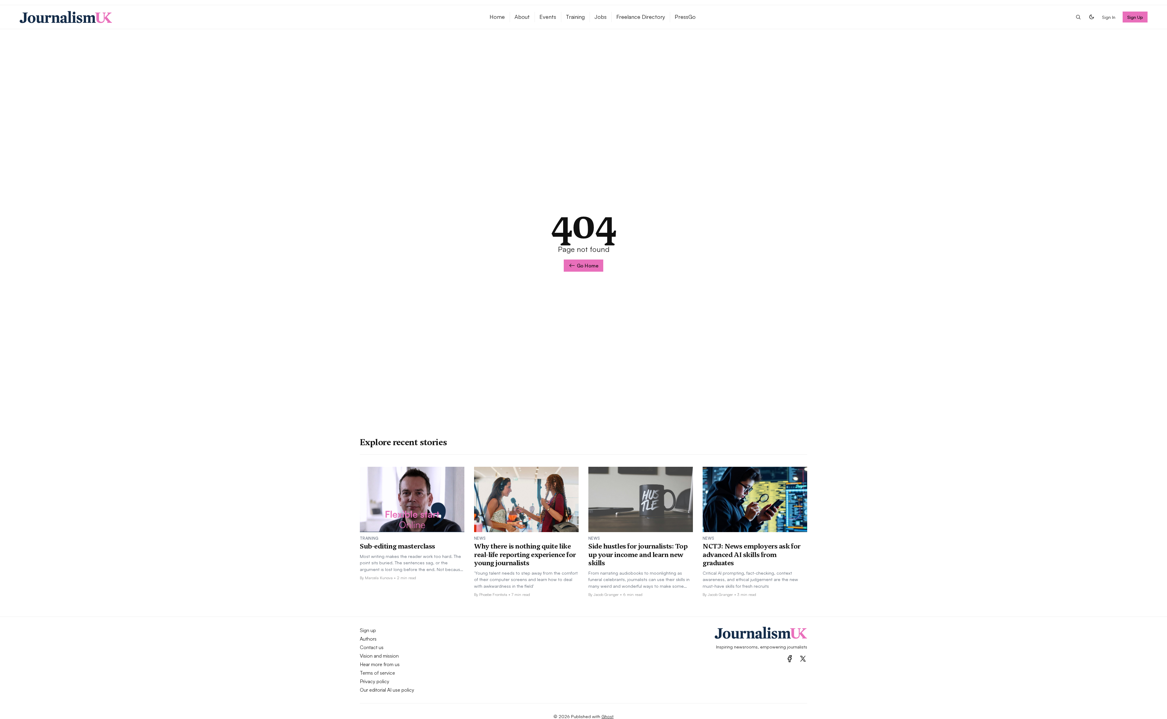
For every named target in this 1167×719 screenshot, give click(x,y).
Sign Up (1135, 17)
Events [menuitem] (547, 16)
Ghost (607, 716)
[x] (803, 658)
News (480, 538)
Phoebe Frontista (493, 594)
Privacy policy (374, 681)
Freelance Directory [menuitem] (640, 16)
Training (369, 538)
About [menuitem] (522, 16)
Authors (368, 639)
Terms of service (377, 673)
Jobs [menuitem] (600, 16)
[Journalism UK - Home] (247, 17)
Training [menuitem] (575, 16)
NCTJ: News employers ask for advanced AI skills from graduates (751, 554)
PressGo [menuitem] (685, 16)
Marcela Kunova (379, 577)
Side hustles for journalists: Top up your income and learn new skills (637, 554)
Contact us (372, 647)
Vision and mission (379, 656)
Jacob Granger (606, 594)
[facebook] (790, 658)
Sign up (368, 630)
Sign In (1108, 17)
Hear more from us (380, 664)
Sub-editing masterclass (397, 546)
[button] (1078, 17)
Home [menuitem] (497, 16)
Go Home (587, 266)
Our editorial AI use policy (387, 690)
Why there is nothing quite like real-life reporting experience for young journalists (525, 554)
